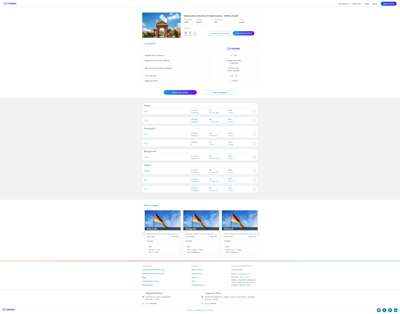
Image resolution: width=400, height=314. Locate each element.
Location (199, 20)
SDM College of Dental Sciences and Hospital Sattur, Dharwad (248, 233)
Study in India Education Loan (153, 269)
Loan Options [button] (343, 3)
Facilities (187, 28)
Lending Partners (198, 285)
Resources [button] (356, 3)
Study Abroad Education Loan (153, 273)
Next (257, 234)
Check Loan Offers (180, 92)
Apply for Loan (388, 3)
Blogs (367, 3)
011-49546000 (151, 303)
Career (194, 277)
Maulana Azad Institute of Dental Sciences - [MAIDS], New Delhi (172, 233)
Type (240, 20)
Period (230, 110)
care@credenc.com (244, 274)
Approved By (219, 20)
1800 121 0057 (244, 277)
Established (188, 20)
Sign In (374, 3)
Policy (194, 281)
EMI (210, 110)
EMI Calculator (147, 285)
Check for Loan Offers (243, 33)
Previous (144, 234)
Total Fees (194, 110)
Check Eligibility (220, 92)
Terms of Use (197, 273)
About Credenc (197, 269)
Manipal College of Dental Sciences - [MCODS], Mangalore (208, 233)
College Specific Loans (150, 281)
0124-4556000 (210, 303)
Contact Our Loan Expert (221, 33)
